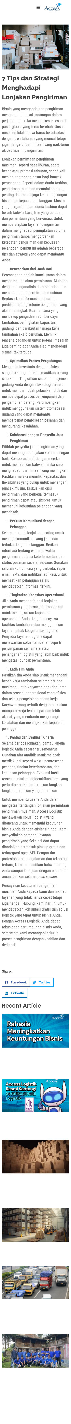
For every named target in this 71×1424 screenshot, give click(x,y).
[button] (16, 982)
